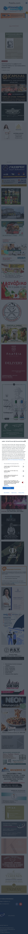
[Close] (25, 441)
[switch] (23, 466)
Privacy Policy (21, 492)
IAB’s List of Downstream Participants (15, 459)
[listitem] (14, 463)
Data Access (14, 492)
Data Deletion (6, 492)
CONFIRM (8, 487)
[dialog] (14, 467)
